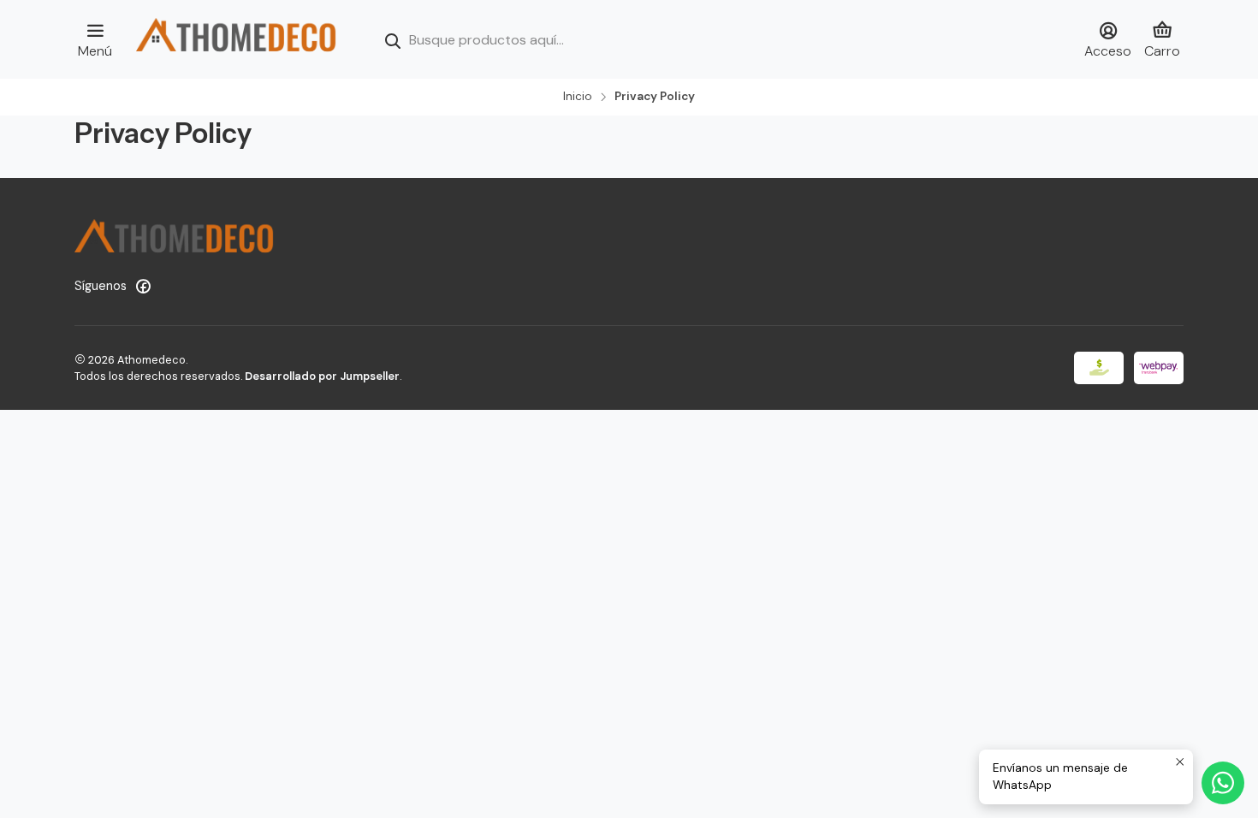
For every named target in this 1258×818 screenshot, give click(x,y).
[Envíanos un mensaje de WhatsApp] (1223, 783)
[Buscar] (392, 41)
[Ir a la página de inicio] (236, 39)
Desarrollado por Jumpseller (322, 376)
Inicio (577, 97)
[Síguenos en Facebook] (142, 285)
